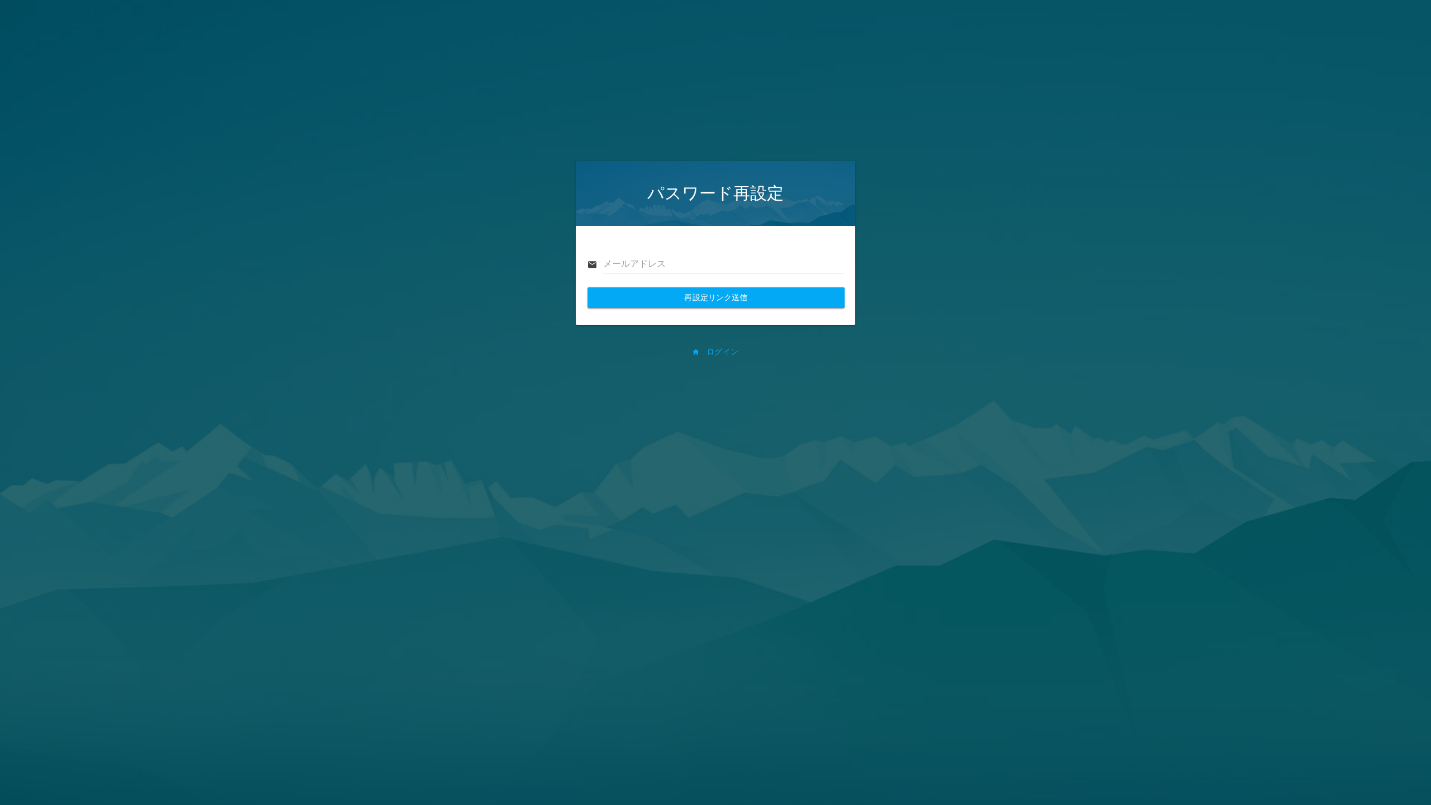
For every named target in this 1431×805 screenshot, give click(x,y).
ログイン (721, 351)
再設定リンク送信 (715, 297)
